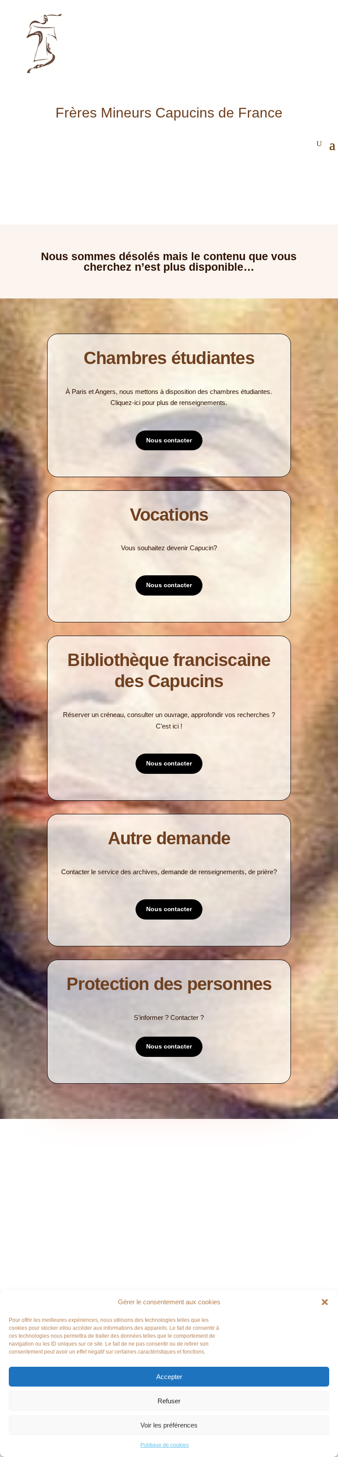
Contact (60, 1198)
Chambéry (62, 1281)
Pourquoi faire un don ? (211, 1255)
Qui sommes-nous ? (75, 1159)
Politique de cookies (164, 1445)
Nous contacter (168, 440)
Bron (55, 1268)
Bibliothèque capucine (208, 1185)
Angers (59, 1255)
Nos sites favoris (200, 1198)
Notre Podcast (70, 1172)
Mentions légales (73, 1211)
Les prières (64, 1185)
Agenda (187, 1172)
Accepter (169, 1376)
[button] (324, 1302)
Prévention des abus (205, 1268)
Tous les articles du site (212, 1159)
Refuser (169, 1401)
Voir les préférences (169, 1425)
